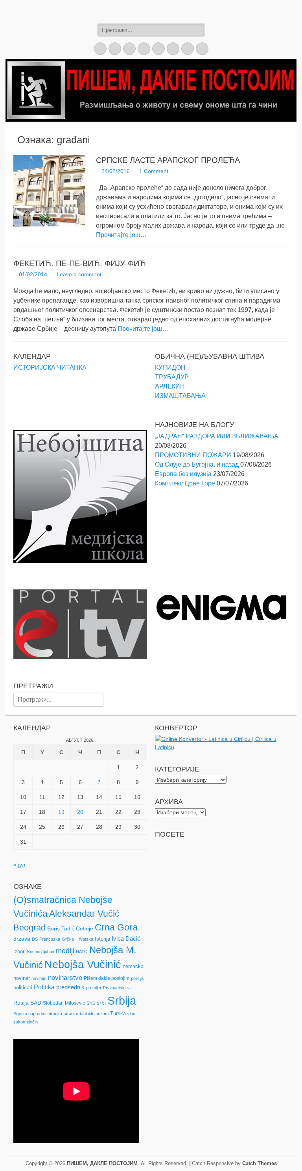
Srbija (121, 1000)
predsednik (70, 987)
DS (35, 939)
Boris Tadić (60, 928)
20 (80, 812)
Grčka (68, 939)
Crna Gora (116, 927)
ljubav (48, 951)
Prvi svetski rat (117, 987)
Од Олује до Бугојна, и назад (197, 464)
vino (131, 1013)
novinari (38, 978)
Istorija (102, 939)
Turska (118, 1013)
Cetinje (84, 928)
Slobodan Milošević (64, 1003)
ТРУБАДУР (172, 377)
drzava (21, 939)
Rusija (21, 1003)
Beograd (29, 927)
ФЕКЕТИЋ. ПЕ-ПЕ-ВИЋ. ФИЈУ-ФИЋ (79, 263)
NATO (82, 951)
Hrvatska (84, 939)
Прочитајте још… (121, 235)
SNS (91, 1003)
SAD (35, 1003)
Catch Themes (259, 1163)
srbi (101, 1003)
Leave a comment (79, 274)
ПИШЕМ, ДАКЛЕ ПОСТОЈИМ (102, 1163)
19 (61, 812)
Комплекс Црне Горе (185, 483)
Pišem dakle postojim (106, 978)
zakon (19, 1022)
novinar (21, 978)
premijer (93, 987)
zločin (32, 1022)
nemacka (133, 966)
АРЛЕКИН (170, 386)
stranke (71, 1013)
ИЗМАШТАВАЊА (180, 395)
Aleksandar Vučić (84, 913)
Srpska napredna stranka (37, 1013)
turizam (101, 1013)
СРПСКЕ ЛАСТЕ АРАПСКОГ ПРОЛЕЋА (168, 160)
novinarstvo (65, 977)
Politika (44, 987)
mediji (65, 951)
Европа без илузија (183, 474)
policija (137, 978)
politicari (22, 987)
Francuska (49, 939)
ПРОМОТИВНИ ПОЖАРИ (193, 455)
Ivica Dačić (126, 939)
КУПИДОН (170, 367)
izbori (19, 951)
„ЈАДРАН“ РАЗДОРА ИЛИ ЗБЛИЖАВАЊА (216, 436)
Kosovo (34, 951)
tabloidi (86, 1013)
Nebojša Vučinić (82, 964)
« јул (19, 864)
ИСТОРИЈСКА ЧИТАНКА (50, 367)
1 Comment (153, 171)
